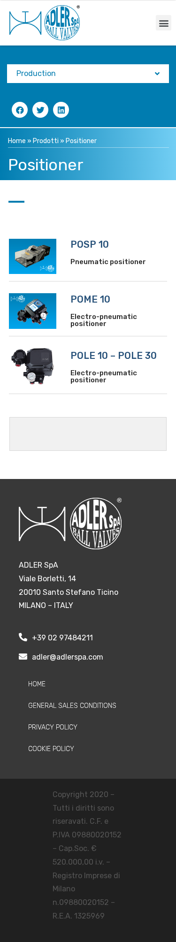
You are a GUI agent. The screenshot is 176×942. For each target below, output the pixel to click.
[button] (163, 22)
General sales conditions (72, 706)
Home (17, 141)
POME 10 (90, 299)
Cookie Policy (51, 749)
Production (36, 73)
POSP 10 (89, 244)
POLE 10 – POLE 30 (113, 355)
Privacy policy (52, 727)
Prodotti (46, 141)
